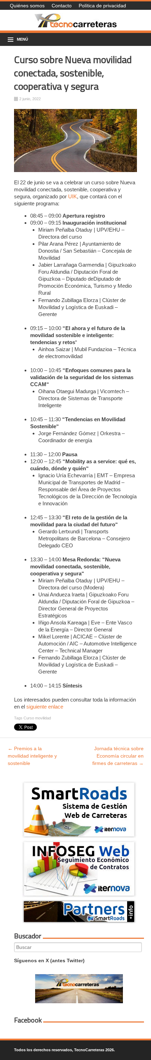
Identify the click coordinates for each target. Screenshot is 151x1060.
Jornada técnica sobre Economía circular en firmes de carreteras (118, 756)
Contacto (62, 5)
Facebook (28, 1020)
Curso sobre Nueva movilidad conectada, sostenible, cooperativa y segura (73, 73)
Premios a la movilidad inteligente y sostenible (32, 756)
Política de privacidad (102, 5)
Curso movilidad (37, 718)
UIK (72, 196)
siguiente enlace (44, 707)
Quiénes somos (27, 5)
